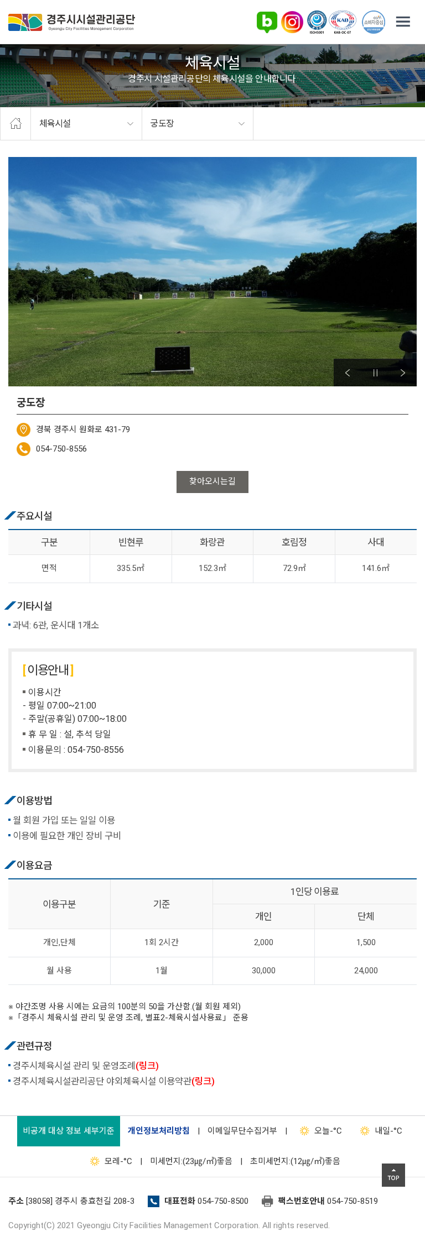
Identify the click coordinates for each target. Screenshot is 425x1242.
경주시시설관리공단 (71, 22)
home (15, 123)
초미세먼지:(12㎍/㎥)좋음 (295, 1161)
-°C (328, 1131)
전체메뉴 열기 (403, 22)
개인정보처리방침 (159, 1131)
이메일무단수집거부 (242, 1131)
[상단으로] (393, 1175)
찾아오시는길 (212, 481)
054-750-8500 (223, 1201)
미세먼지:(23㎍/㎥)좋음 (191, 1161)
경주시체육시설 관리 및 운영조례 (86, 1066)
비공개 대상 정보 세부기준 (69, 1131)
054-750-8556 (61, 449)
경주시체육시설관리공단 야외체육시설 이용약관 (114, 1081)
